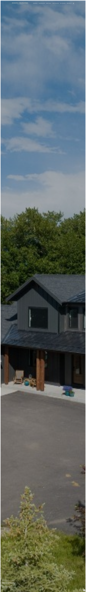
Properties (35, 3)
